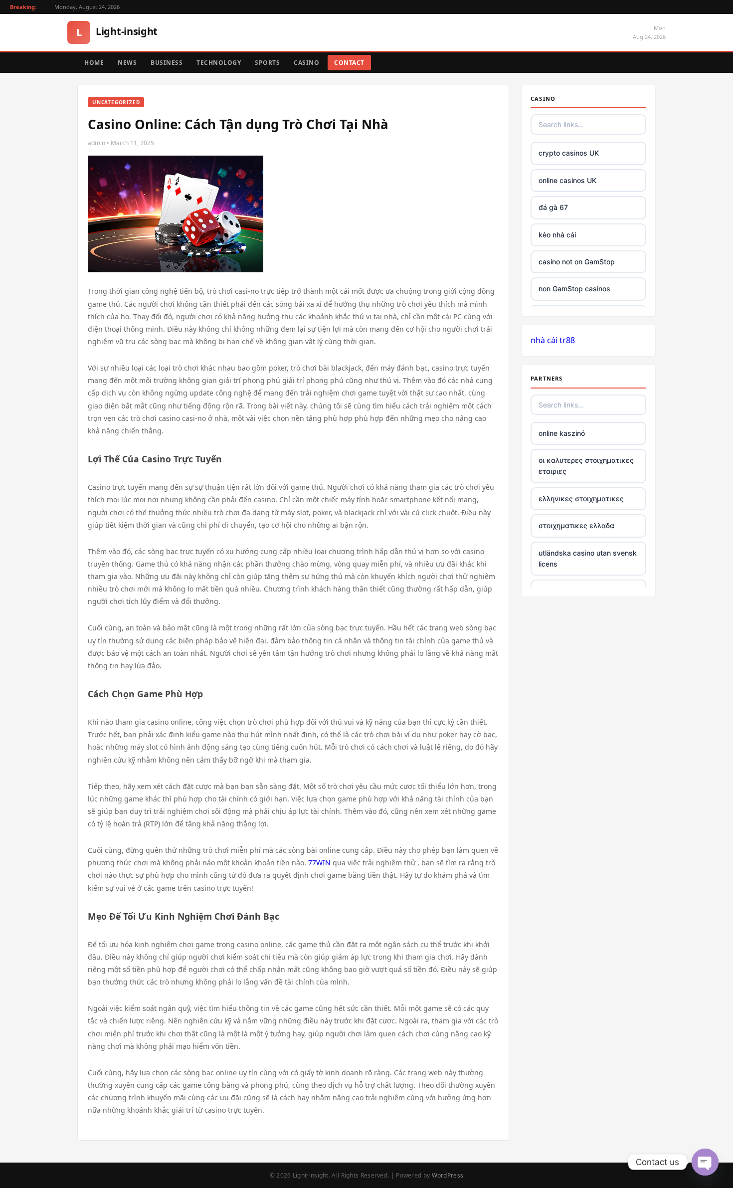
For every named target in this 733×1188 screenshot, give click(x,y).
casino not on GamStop (577, 261)
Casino (306, 62)
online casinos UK (567, 180)
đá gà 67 (553, 207)
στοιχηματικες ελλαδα (576, 525)
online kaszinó (562, 433)
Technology (218, 62)
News (127, 62)
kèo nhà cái (557, 234)
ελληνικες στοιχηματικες (581, 498)
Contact (349, 62)
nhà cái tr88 (553, 340)
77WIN (319, 862)
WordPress (448, 1175)
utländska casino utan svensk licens (588, 558)
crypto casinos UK (569, 153)
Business (167, 62)
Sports (267, 62)
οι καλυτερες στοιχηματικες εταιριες (586, 465)
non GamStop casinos (574, 288)
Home (94, 62)
